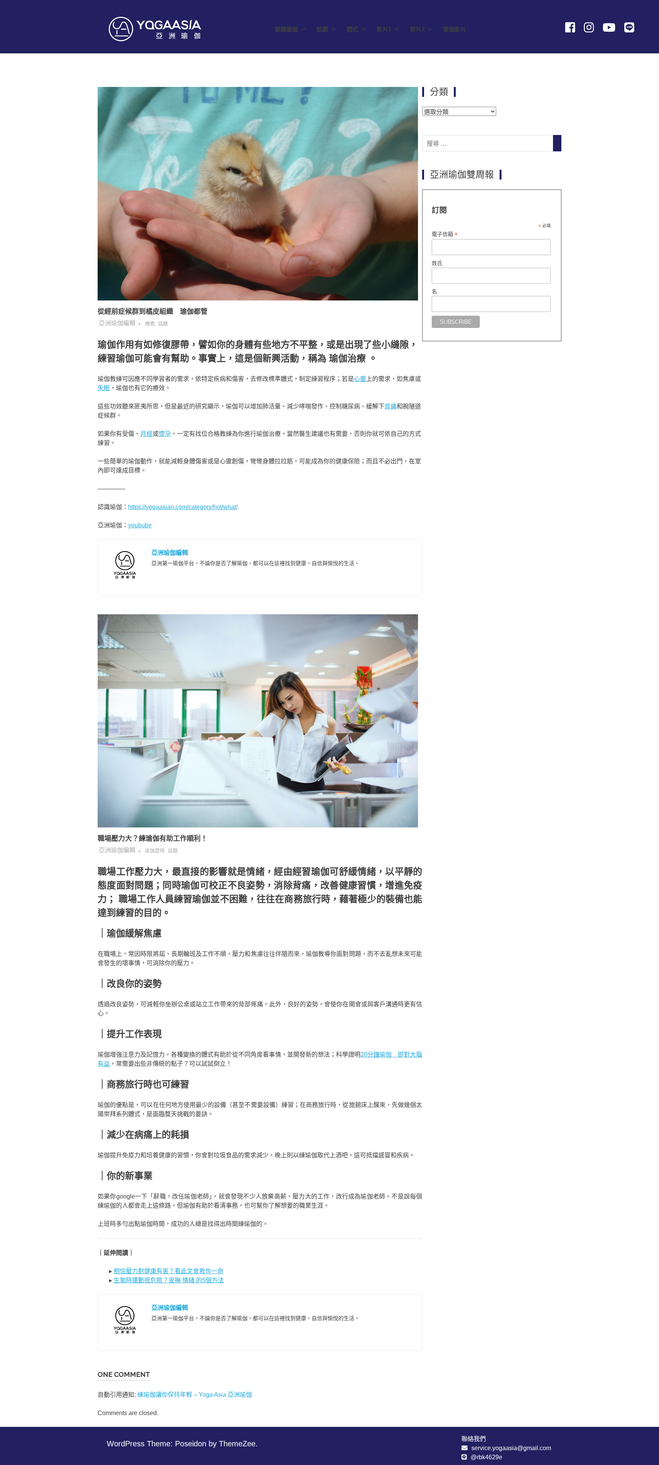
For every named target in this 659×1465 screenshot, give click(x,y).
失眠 (104, 388)
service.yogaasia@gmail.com (511, 1448)
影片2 (417, 29)
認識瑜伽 (286, 29)
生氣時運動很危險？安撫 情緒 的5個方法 (169, 1280)
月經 (146, 434)
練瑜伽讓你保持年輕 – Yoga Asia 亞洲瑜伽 (194, 1394)
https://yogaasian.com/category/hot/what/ (183, 507)
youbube (140, 525)
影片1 (384, 29)
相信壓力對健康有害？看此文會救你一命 (168, 1271)
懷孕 (165, 434)
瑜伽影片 (454, 29)
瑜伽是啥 (155, 850)
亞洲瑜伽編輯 (117, 323)
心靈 (360, 379)
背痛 (390, 406)
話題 (322, 29)
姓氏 (437, 263)
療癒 (150, 323)
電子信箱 (445, 234)
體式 (352, 29)
